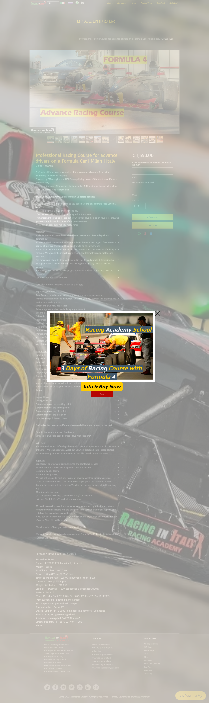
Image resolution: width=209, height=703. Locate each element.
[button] (157, 313)
